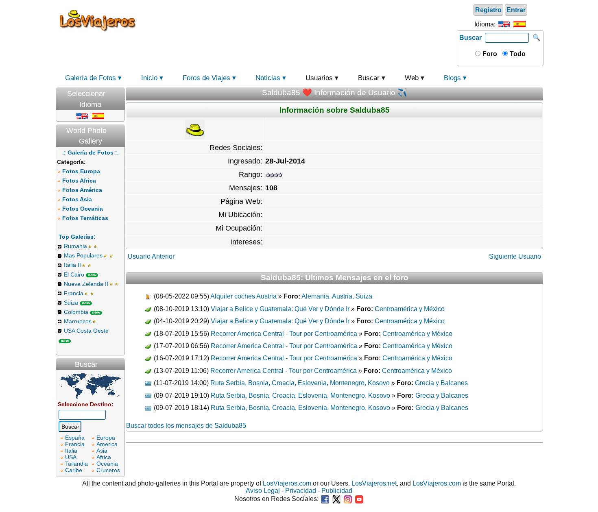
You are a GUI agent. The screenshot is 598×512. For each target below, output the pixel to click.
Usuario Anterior (151, 256)
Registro (488, 10)
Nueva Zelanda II (86, 284)
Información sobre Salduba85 (334, 110)
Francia (73, 293)
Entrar (516, 10)
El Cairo (74, 274)
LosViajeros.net (374, 483)
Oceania (107, 463)
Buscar (470, 37)
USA (70, 457)
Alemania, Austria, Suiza (336, 296)
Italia (71, 450)
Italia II (72, 264)
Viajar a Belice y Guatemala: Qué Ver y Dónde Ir (280, 308)
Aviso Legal (263, 490)
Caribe (73, 470)
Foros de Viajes (206, 78)
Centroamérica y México (410, 308)
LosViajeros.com (287, 483)
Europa (105, 437)
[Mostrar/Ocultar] (121, 91)
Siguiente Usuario (515, 256)
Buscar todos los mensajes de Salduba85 (186, 425)
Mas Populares (83, 255)
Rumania (75, 246)
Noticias (267, 78)
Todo (517, 53)
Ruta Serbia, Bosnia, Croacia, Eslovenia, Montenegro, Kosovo (300, 382)
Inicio (149, 78)
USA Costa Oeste (86, 330)
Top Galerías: (77, 236)
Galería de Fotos (90, 78)
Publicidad (336, 490)
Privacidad (300, 490)
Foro (489, 53)
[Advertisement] (298, 20)
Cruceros (108, 470)
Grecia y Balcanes (441, 382)
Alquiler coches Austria (243, 296)
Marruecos (78, 321)
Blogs (452, 78)
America (107, 444)
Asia (101, 450)
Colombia (76, 312)
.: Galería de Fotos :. (90, 152)
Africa (103, 457)
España (75, 437)
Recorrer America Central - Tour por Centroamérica (284, 333)
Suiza (71, 302)
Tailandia (76, 463)
